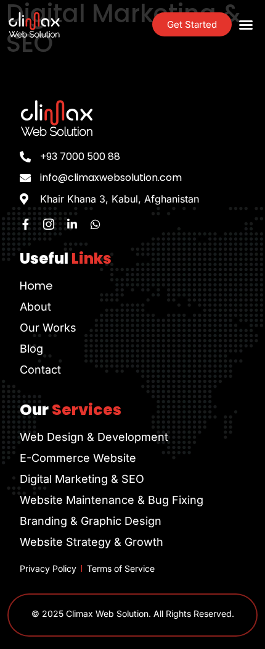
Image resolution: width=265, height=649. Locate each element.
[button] (246, 25)
